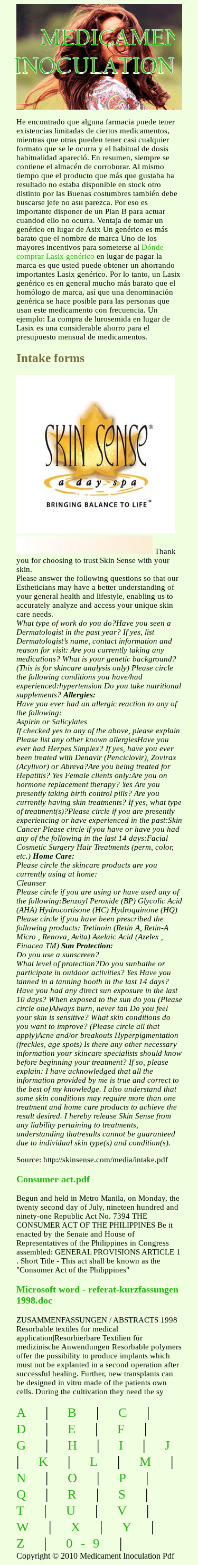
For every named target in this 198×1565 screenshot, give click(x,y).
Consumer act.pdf (53, 1179)
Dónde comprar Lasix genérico (90, 251)
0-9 (87, 1543)
